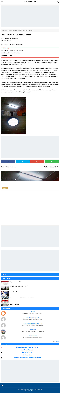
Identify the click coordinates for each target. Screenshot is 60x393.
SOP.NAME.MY (29, 389)
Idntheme (33, 390)
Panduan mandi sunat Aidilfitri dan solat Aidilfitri (21, 298)
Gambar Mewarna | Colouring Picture (27, 347)
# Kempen (8, 166)
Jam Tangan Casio (14, 304)
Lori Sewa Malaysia (27, 350)
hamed (33, 311)
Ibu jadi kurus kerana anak (16, 291)
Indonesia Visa (33, 336)
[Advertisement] (30, 16)
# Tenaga (13, 166)
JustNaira (57, 341)
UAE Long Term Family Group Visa (33, 323)
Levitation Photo (27, 352)
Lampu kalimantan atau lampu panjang (10, 53)
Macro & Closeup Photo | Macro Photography (27, 357)
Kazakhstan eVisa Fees (32, 317)
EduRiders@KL (27, 355)
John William (32, 329)
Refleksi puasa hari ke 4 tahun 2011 (18, 286)
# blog (3, 166)
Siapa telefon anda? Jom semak (18, 281)
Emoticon (5, 188)
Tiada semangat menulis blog (8, 55)
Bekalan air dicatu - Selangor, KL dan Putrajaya (12, 50)
